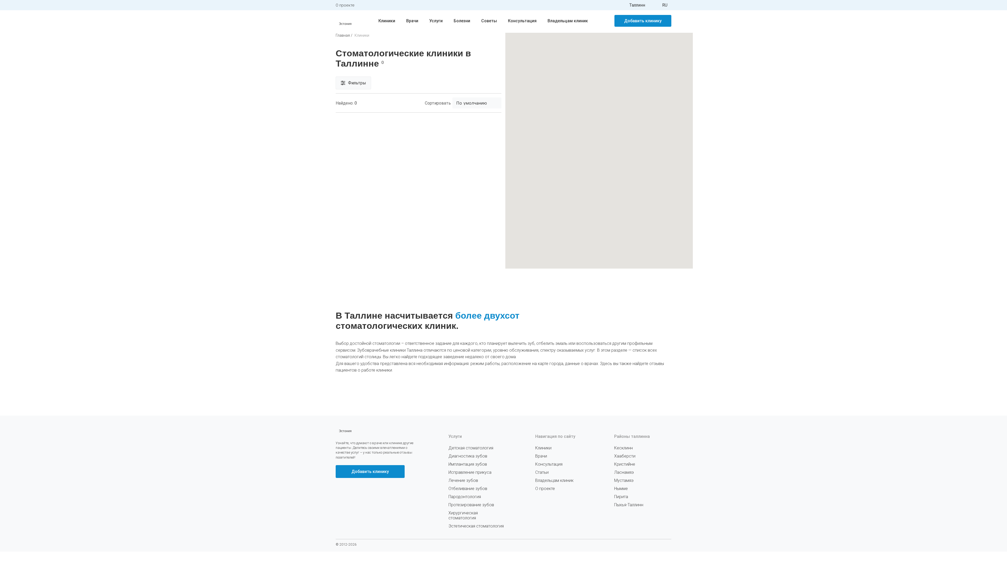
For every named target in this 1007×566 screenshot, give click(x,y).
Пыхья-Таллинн (628, 504)
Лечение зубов (463, 480)
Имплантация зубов (467, 464)
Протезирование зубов (471, 504)
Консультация (522, 20)
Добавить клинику (643, 20)
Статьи (542, 472)
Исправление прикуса (469, 472)
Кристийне (624, 464)
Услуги (436, 20)
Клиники (386, 20)
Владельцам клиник (568, 20)
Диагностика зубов (467, 456)
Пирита (621, 496)
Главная (343, 35)
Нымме (621, 488)
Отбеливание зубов (467, 488)
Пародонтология (464, 496)
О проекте (345, 5)
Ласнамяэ (624, 472)
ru (664, 5)
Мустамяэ (624, 480)
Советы (489, 20)
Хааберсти (624, 456)
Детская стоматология (470, 447)
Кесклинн (623, 447)
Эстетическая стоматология (476, 526)
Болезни (462, 20)
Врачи (412, 20)
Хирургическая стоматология (463, 515)
